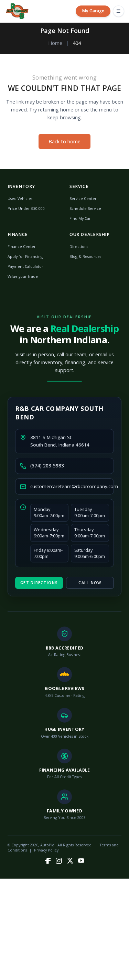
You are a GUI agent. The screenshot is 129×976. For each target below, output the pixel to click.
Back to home (64, 141)
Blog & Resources (85, 256)
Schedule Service (85, 208)
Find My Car (80, 218)
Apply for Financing (25, 256)
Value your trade (23, 276)
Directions (78, 246)
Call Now (89, 582)
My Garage (93, 11)
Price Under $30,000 (26, 208)
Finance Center (22, 246)
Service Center (83, 198)
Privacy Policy (46, 850)
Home (55, 43)
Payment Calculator (25, 266)
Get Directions (39, 582)
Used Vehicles (20, 198)
